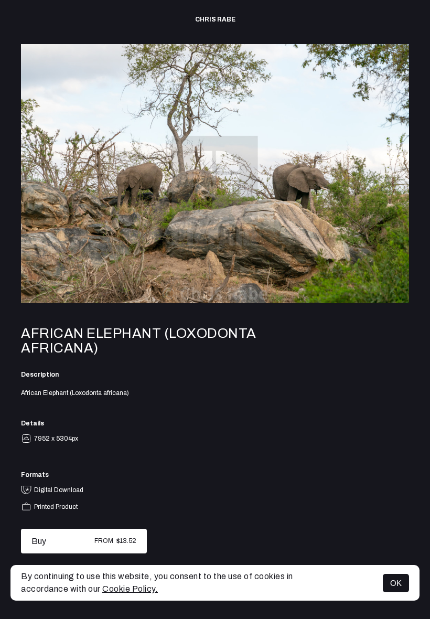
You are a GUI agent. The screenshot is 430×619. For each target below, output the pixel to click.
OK (396, 583)
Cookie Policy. (130, 588)
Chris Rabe (215, 19)
